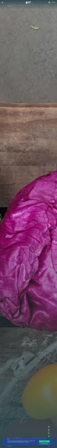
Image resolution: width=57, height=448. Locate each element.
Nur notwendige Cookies (44, 443)
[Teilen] (49, 436)
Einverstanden (44, 441)
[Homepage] (28, 2)
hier (28, 442)
